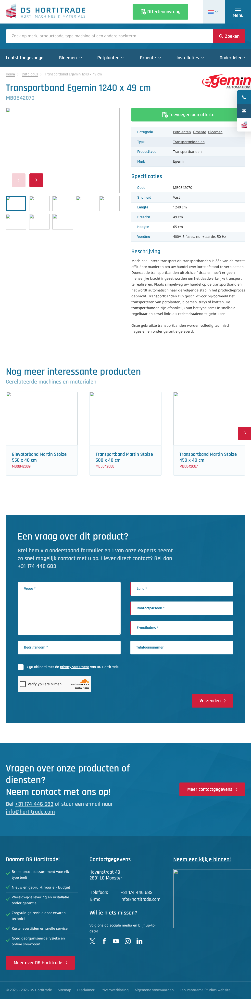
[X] (92, 941)
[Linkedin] (139, 941)
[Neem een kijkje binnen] (209, 898)
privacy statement (74, 667)
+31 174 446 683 (34, 804)
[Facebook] (104, 941)
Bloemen (215, 132)
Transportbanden (187, 152)
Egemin (179, 161)
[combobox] (109, 36)
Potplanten (182, 132)
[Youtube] (116, 941)
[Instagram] (128, 941)
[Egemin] (226, 81)
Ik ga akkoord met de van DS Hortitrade (72, 667)
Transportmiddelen (189, 142)
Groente (199, 132)
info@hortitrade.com (30, 812)
